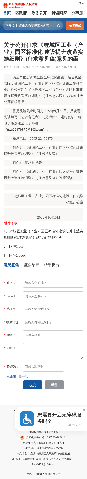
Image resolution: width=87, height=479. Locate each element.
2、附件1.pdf (13, 246)
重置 (54, 385)
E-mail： (11, 296)
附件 (16, 147)
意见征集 (11, 265)
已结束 (16, 67)
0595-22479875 (41, 138)
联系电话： (21, 138)
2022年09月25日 (68, 67)
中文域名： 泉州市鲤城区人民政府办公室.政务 (43, 453)
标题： (10, 335)
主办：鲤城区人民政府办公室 (44, 474)
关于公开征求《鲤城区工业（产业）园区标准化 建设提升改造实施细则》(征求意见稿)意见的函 (43, 52)
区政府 (21, 13)
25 (61, 111)
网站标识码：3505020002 (43, 432)
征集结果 (31, 265)
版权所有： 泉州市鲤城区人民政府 (43, 448)
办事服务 (79, 13)
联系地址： (12, 322)
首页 (7, 13)
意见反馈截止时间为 (28, 111)
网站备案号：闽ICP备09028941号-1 (43, 442)
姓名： (10, 282)
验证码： (11, 366)
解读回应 (59, 13)
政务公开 (39, 13)
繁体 (81, 3)
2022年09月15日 (46, 67)
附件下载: (11, 223)
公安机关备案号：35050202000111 (46, 437)
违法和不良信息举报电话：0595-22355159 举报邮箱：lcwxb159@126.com (43, 462)
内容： (10, 347)
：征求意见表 (31, 163)
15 (55, 217)
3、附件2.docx (15, 255)
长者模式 (75, 25)
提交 (32, 385)
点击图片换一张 (17, 376)
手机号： (10, 309)
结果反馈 (51, 265)
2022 (47, 111)
